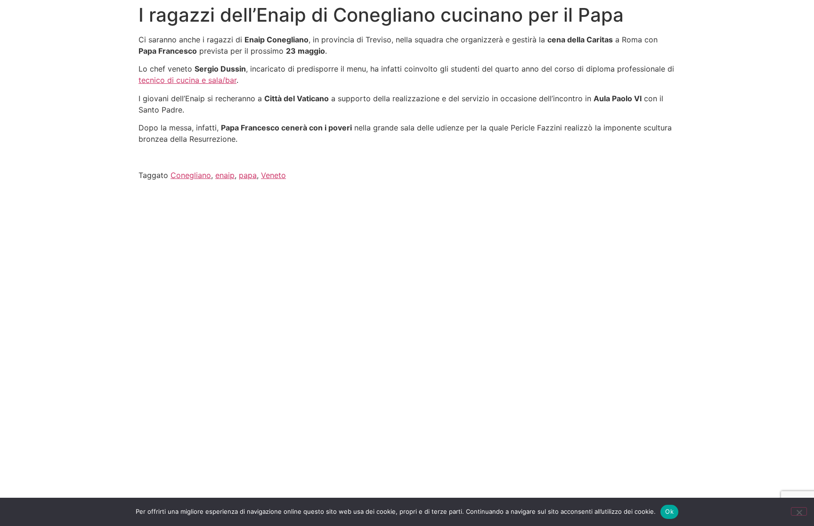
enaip (225, 175)
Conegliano (191, 175)
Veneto (273, 175)
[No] (799, 511)
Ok (669, 511)
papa (248, 175)
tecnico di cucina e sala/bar (187, 80)
